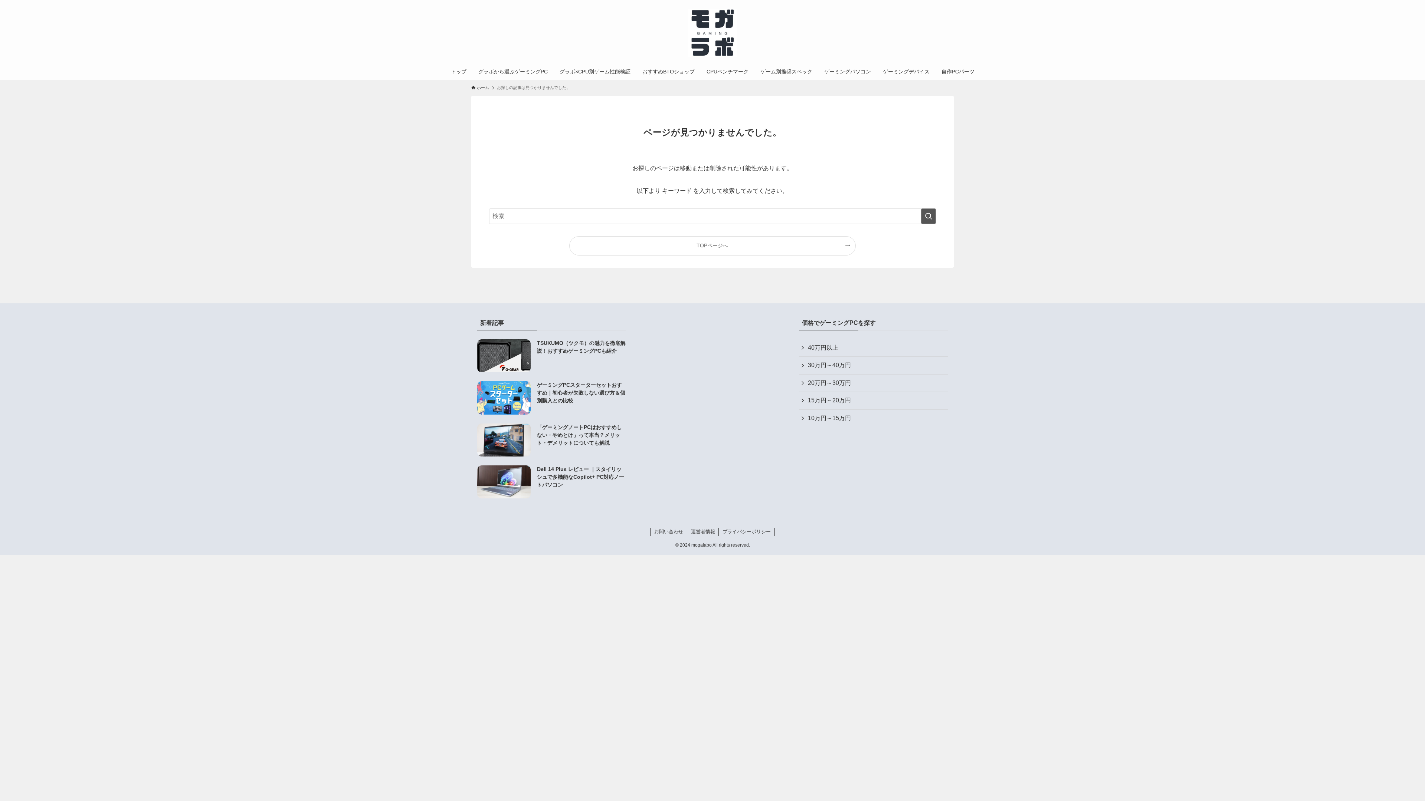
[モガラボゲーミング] (712, 33)
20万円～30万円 (829, 383)
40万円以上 (823, 348)
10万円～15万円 (829, 418)
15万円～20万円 (829, 400)
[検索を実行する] (928, 216)
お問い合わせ (668, 531)
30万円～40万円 (829, 365)
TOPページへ (712, 245)
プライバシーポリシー (747, 531)
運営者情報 (703, 531)
